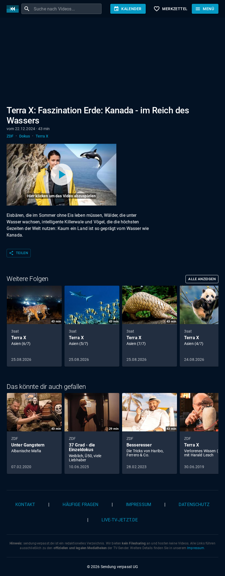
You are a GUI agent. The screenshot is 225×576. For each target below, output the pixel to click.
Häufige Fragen (80, 504)
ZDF (10, 136)
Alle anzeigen (202, 279)
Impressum (138, 504)
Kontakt (25, 504)
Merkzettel (170, 8)
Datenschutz (194, 504)
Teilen (18, 253)
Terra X (42, 136)
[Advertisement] (112, 62)
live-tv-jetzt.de (120, 519)
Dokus (24, 136)
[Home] (14, 9)
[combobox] (67, 9)
